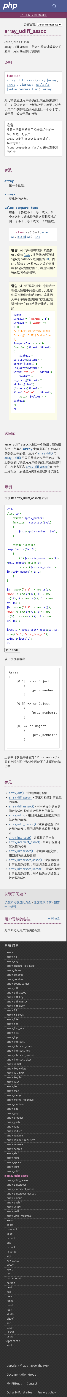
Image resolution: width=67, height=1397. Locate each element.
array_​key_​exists (16, 1068)
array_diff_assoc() (38, 467)
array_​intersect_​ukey (19, 1059)
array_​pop (12, 1113)
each (9, 1345)
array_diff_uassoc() (21, 806)
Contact (32, 1383)
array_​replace (15, 1135)
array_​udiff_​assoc (17, 1175)
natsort (11, 1283)
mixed (45, 232)
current (11, 1238)
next (9, 1287)
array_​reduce (14, 1131)
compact (12, 1229)
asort (10, 1225)
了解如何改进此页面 (17, 902)
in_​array (11, 1251)
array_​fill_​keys (15, 1015)
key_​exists (13, 1260)
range (10, 1300)
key (9, 1256)
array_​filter (13, 1019)
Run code (12, 650)
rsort (9, 1309)
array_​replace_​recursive (21, 1140)
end (9, 1242)
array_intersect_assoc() (24, 842)
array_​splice (14, 1162)
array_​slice (13, 1158)
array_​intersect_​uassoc (20, 1055)
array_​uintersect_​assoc (20, 1189)
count (10, 1233)
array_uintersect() (21, 851)
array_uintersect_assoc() (25, 860)
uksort (10, 1332)
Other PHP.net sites (19, 1392)
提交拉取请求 (43, 902)
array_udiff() (12, 458)
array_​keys (13, 1082)
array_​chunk (14, 970)
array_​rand (13, 1126)
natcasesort (14, 1278)
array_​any (12, 961)
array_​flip (12, 1037)
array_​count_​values (18, 983)
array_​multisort (16, 1104)
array (41, 80)
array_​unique (14, 1198)
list (8, 1274)
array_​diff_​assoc (16, 992)
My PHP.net (14, 1383)
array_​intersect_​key (18, 1050)
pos (9, 1292)
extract (11, 1247)
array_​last (12, 1086)
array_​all (12, 957)
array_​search (14, 1149)
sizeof (10, 1318)
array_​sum (13, 1166)
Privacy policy (46, 1392)
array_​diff (12, 988)
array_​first (13, 1032)
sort (9, 1323)
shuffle (11, 1314)
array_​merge (14, 1095)
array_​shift (13, 1153)
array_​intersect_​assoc (20, 1046)
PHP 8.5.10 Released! (33, 15)
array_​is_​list (14, 1064)
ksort (10, 1269)
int (37, 237)
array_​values (14, 1207)
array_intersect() (20, 837)
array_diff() (45, 453)
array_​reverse (15, 1144)
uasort (10, 1327)
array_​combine (15, 979)
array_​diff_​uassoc (17, 1001)
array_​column (15, 974)
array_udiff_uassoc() (22, 824)
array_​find (12, 1024)
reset (10, 1305)
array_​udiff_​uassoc (18, 1180)
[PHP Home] (10, 6)
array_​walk (13, 1211)
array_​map (13, 1091)
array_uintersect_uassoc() (26, 869)
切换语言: (29, 24)
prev (9, 1296)
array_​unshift (14, 1202)
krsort (10, 1265)
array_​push (13, 1122)
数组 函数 (11, 946)
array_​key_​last (15, 1077)
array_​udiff (13, 1171)
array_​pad (12, 1108)
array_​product (15, 1117)
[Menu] (62, 6)
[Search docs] (54, 6)
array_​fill (12, 1010)
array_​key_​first (15, 1073)
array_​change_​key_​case (21, 965)
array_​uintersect (16, 1184)
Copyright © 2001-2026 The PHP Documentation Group (28, 1370)
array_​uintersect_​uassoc (21, 1193)
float (27, 254)
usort (10, 1336)
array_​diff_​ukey (16, 1006)
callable (43, 85)
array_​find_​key (15, 1028)
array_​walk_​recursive (19, 1216)
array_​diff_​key (15, 997)
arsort (10, 1220)
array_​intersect (16, 1041)
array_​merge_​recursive (20, 1099)
